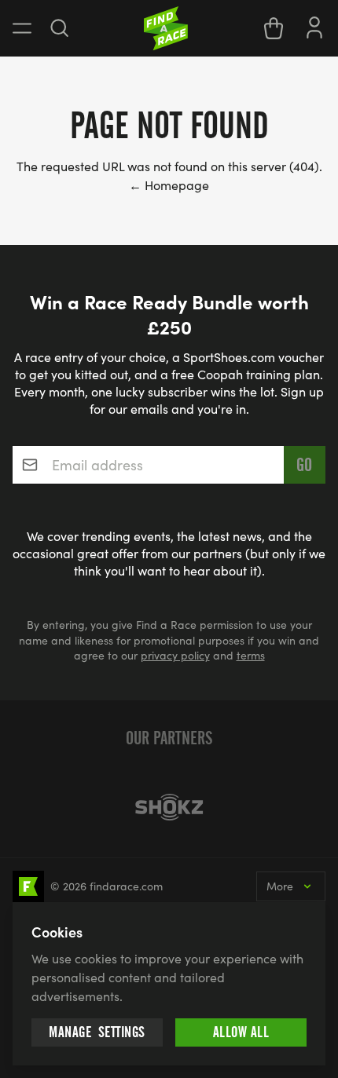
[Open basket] (273, 28)
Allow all (241, 1032)
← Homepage (169, 185)
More (279, 886)
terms (251, 655)
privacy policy (175, 655)
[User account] (314, 25)
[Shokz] (169, 807)
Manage (97, 1032)
